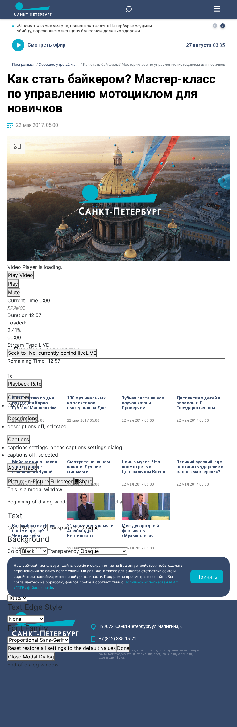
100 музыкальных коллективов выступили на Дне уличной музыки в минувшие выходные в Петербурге (89, 402)
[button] (222, 25)
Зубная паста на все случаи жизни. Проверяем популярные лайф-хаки (143, 402)
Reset (62, 648)
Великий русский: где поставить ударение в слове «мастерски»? (200, 466)
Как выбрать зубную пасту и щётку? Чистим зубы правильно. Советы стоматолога (34, 530)
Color (13, 551)
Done (123, 648)
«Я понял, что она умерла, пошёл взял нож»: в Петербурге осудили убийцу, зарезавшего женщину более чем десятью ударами (84, 28)
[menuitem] (118, 447)
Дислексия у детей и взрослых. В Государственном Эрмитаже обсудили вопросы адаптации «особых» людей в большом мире (198, 402)
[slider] (118, 330)
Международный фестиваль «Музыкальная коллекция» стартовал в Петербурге (140, 530)
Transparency (63, 527)
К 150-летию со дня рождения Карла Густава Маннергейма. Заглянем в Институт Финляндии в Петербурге (36, 402)
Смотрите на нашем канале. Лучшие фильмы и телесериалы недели (90, 466)
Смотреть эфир (46, 45)
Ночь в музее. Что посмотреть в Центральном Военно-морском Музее (146, 466)
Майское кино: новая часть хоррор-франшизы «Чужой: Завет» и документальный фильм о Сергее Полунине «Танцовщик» (34, 466)
